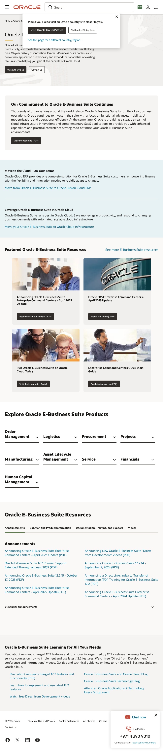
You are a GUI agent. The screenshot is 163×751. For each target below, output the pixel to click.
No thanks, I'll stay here (83, 29)
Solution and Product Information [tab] (50, 527)
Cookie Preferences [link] (69, 721)
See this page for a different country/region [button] (54, 40)
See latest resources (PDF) (104, 384)
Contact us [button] (36, 69)
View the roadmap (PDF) (26, 140)
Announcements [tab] (15, 527)
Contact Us (10, 727)
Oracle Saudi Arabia (16, 21)
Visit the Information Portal (33, 384)
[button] (7, 7)
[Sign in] (148, 7)
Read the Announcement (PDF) (35, 316)
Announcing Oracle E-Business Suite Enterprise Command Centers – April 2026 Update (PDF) (37, 553)
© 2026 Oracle (12, 721)
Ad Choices (89, 721)
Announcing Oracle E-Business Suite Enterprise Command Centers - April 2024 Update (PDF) (117, 594)
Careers (103, 721)
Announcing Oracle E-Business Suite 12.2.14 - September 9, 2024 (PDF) (115, 565)
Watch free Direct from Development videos (40, 696)
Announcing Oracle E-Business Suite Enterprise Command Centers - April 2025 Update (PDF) (37, 590)
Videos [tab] (132, 527)
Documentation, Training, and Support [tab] (99, 527)
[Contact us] (155, 7)
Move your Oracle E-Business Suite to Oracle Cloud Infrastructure (49, 227)
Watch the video (15, 69)
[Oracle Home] (27, 7)
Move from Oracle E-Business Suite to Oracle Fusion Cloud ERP (48, 188)
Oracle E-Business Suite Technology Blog (112, 681)
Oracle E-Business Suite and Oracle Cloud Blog (115, 674)
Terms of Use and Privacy (41, 721)
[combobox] (89, 7)
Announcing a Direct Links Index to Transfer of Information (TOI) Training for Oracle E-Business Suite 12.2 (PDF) (121, 579)
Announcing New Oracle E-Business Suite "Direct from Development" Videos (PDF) (118, 553)
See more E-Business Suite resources (131, 249)
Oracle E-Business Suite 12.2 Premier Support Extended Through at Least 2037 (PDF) (36, 565)
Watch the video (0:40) (102, 316)
